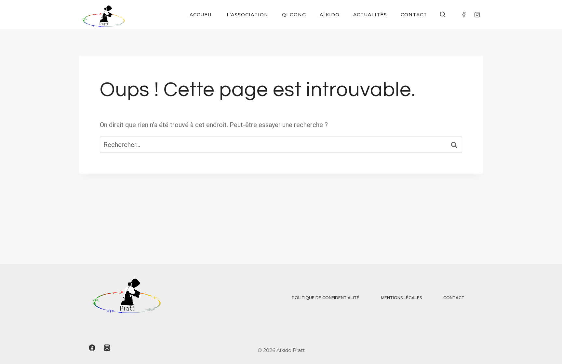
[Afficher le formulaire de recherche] (442, 14)
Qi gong (294, 15)
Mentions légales (401, 297)
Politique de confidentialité (325, 297)
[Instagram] (477, 15)
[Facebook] (464, 15)
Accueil (201, 15)
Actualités (370, 15)
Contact (414, 15)
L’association (247, 15)
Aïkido (330, 15)
